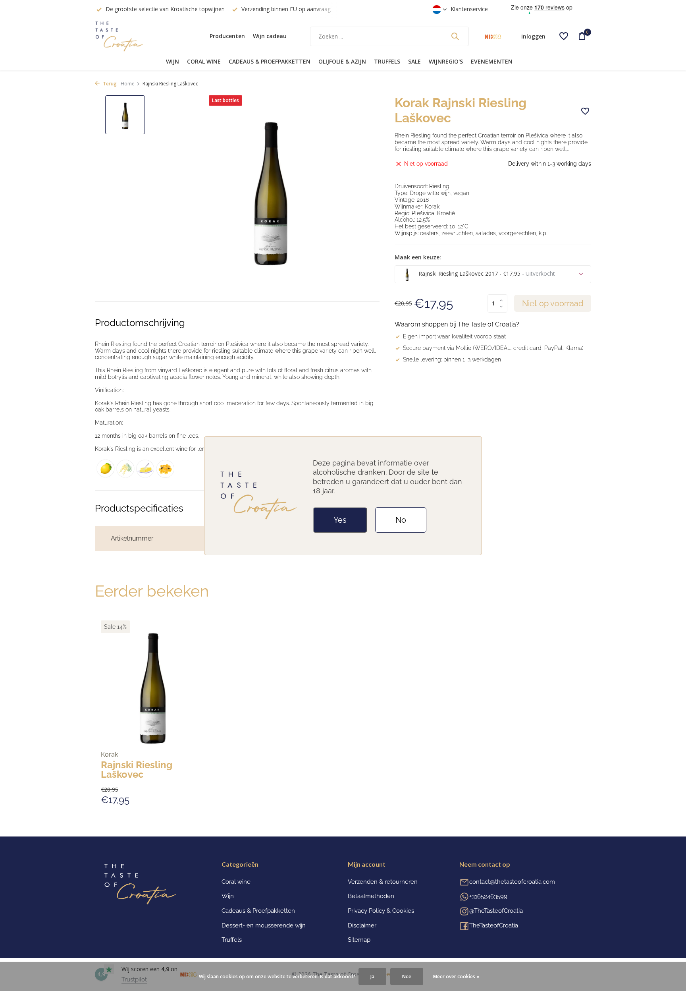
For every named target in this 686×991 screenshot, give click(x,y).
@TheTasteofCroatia (496, 910)
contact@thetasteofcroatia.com (512, 881)
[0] (579, 36)
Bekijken (187, 798)
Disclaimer (362, 925)
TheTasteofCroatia (493, 925)
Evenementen (492, 61)
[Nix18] (493, 36)
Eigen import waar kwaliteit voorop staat (454, 336)
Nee (406, 976)
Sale (414, 61)
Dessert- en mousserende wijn (264, 925)
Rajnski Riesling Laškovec (136, 769)
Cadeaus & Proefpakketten (269, 61)
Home (128, 83)
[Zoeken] (455, 36)
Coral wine (204, 61)
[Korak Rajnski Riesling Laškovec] (152, 683)
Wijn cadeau (270, 36)
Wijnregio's (446, 61)
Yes (340, 520)
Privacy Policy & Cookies (381, 910)
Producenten (227, 36)
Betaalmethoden (371, 896)
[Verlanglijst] (563, 36)
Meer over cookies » (456, 976)
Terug (109, 83)
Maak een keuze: (418, 257)
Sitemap (359, 939)
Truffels (387, 61)
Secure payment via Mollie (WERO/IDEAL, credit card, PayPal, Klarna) (493, 348)
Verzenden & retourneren (383, 881)
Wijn (172, 61)
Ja (372, 976)
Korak (109, 754)
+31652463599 (488, 896)
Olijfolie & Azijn (342, 61)
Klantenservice (469, 9)
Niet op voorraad (552, 303)
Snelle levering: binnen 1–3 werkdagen (452, 359)
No (400, 520)
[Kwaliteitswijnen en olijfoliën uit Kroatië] (144, 36)
